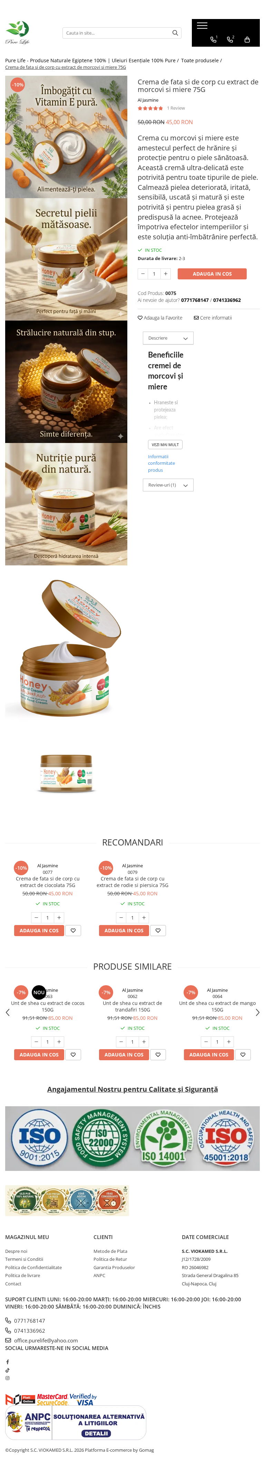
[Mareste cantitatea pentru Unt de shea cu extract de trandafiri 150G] (144, 1041)
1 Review (176, 108)
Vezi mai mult (165, 444)
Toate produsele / (202, 60)
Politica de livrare (22, 1275)
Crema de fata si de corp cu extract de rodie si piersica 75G (132, 881)
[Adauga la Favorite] (73, 930)
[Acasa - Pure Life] (28, 33)
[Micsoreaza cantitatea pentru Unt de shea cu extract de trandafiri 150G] (121, 1041)
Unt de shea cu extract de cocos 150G (48, 1006)
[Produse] (203, 27)
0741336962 (29, 1330)
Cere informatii (215, 317)
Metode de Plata (110, 1251)
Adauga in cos (212, 273)
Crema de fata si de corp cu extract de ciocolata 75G (48, 881)
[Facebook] (7, 1362)
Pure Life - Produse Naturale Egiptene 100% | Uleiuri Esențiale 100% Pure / (92, 60)
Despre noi (16, 1251)
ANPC (99, 1275)
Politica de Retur (110, 1259)
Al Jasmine (148, 100)
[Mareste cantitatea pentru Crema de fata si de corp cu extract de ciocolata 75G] (59, 917)
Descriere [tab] (157, 338)
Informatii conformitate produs (161, 463)
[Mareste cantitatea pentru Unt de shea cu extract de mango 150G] (229, 1041)
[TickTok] (7, 1370)
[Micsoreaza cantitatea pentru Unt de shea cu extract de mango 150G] (206, 1041)
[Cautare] (175, 33)
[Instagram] (7, 1378)
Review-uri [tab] (162, 485)
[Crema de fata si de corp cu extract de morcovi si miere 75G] (66, 137)
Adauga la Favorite (163, 317)
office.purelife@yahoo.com (45, 1340)
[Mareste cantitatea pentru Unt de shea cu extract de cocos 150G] (59, 1041)
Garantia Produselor (114, 1267)
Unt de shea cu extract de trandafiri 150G (132, 1006)
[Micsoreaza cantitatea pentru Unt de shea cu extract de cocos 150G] (36, 1041)
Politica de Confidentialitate (33, 1267)
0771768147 (29, 1320)
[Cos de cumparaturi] (247, 40)
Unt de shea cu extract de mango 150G (217, 1006)
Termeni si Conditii (24, 1259)
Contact (13, 1284)
